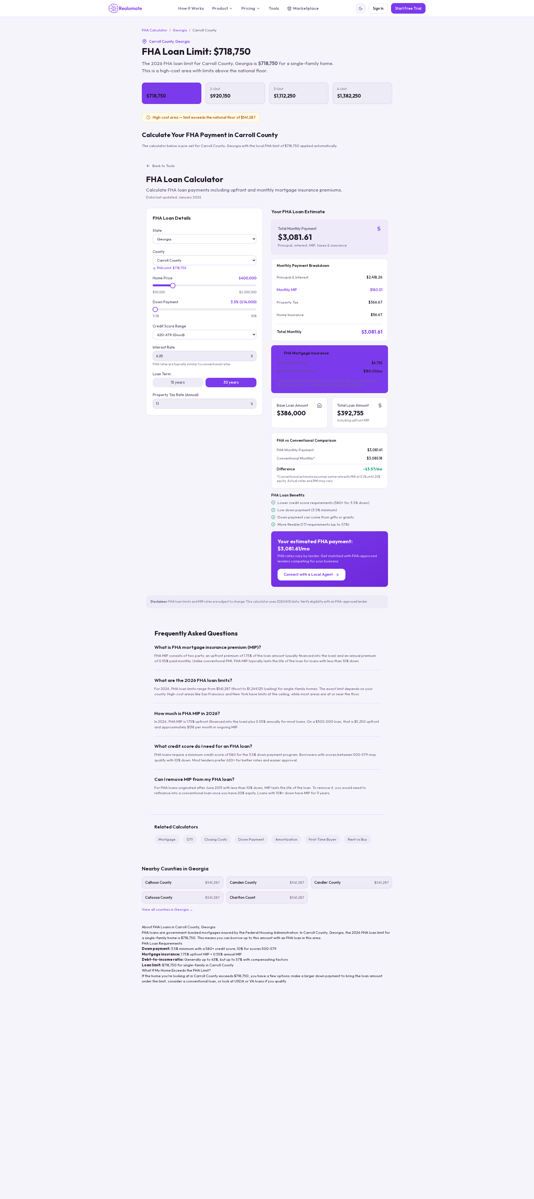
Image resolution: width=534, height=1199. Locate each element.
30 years (231, 382)
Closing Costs (215, 839)
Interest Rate (164, 347)
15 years (178, 382)
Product (220, 8)
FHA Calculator (154, 30)
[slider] (172, 285)
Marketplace (306, 8)
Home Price (162, 278)
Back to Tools (163, 165)
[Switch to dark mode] (360, 8)
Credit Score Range (169, 326)
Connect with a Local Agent (308, 574)
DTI (190, 839)
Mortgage (167, 839)
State (157, 231)
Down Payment (165, 302)
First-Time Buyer (322, 839)
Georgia (180, 30)
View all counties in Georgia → (167, 909)
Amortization (286, 839)
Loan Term (162, 374)
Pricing (248, 8)
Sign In (378, 8)
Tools (274, 8)
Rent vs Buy (357, 839)
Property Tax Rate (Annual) (176, 395)
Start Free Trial (408, 8)
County (159, 252)
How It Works (191, 8)
